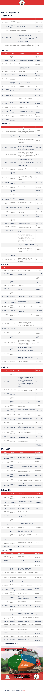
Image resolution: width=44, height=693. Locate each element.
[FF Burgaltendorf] (22, 2)
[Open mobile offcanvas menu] (3, 2)
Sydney (23, 690)
